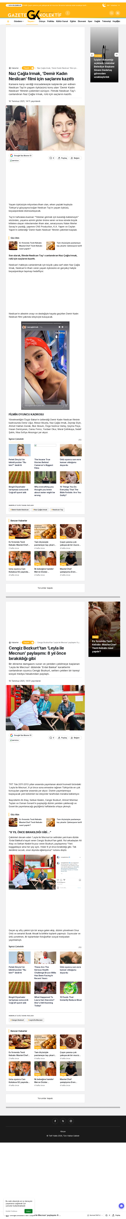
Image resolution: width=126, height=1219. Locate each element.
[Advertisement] (45, 47)
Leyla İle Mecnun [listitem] (35, 1020)
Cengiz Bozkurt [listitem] (17, 1020)
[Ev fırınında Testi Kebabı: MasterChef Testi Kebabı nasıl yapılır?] (26, 245)
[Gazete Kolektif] (34, 15)
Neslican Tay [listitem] (57, 510)
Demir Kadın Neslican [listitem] (19, 510)
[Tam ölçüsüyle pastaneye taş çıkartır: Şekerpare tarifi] (64, 245)
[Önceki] (92, 55)
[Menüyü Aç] (67, 13)
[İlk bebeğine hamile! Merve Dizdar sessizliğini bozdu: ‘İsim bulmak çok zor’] (45, 563)
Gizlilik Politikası (11, 1211)
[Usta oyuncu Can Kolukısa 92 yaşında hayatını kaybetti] (20, 563)
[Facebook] (55, 1121)
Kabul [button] (28, 1211)
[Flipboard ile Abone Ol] (14, 160)
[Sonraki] (116, 55)
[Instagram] (71, 1121)
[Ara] (111, 13)
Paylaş (117, 1215)
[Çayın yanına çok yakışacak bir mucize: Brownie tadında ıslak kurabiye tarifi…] (71, 536)
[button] (117, 13)
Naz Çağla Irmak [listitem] (40, 510)
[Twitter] (63, 1121)
